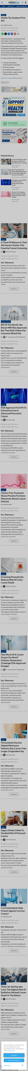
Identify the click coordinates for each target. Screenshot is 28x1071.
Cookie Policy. (11, 1050)
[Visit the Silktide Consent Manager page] (22, 1065)
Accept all (14, 1055)
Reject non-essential (14, 1060)
